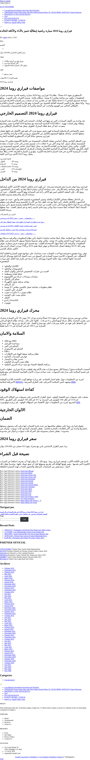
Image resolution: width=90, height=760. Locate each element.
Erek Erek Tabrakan (28, 487)
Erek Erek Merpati (27, 471)
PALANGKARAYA (11, 18)
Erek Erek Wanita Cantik (29, 497)
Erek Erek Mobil (26, 473)
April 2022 (8, 623)
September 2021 (10, 637)
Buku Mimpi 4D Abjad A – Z (31, 500)
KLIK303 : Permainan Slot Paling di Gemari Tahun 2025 (24, 538)
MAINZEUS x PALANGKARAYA (17, 14)
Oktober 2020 (9, 659)
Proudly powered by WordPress (26, 757)
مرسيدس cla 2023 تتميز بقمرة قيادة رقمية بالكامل (18, 226)
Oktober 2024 (9, 572)
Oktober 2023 (9, 588)
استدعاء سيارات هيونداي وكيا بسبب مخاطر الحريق (18, 230)
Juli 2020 (7, 665)
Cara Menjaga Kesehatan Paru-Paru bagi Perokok (21, 10)
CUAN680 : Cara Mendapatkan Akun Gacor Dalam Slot (24, 532)
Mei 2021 (7, 645)
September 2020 (10, 661)
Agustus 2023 (9, 592)
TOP (1, 759)
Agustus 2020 (9, 663)
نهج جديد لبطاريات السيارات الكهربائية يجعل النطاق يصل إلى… (22, 222)
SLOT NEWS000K (7, 7)
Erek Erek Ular (26, 493)
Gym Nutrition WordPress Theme (50, 757)
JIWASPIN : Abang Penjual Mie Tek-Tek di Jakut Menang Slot (26, 534)
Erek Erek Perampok (28, 479)
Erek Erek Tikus (26, 489)
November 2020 (10, 657)
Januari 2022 (8, 629)
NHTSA (19, 382)
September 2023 (10, 590)
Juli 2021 (7, 641)
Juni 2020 (7, 667)
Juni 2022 (7, 619)
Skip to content (5, 1)
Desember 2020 (9, 655)
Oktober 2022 (9, 612)
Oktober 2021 (9, 635)
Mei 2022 (7, 621)
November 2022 (10, 610)
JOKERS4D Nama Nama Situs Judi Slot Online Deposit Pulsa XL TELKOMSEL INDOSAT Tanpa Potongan (42, 12)
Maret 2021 (8, 649)
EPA (78, 402)
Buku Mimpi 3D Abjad (29, 502)
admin (5, 37)
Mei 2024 (7, 574)
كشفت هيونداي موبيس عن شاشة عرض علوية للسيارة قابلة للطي (23, 514)
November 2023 (10, 586)
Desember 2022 (9, 608)
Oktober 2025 (9, 568)
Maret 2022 (8, 625)
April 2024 (8, 576)
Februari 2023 (9, 604)
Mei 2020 (7, 669)
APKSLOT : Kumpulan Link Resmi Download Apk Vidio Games (27, 530)
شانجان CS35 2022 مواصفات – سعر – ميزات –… (18, 233)
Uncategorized (9, 680)
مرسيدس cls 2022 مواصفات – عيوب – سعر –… (17, 218)
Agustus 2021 (9, 639)
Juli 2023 (7, 594)
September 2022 (10, 613)
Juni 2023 (7, 596)
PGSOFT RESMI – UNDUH (14, 20)
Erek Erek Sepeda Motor (29, 485)
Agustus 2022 (9, 615)
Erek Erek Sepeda (27, 483)
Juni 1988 (7, 671)
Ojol (5, 16)
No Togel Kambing (27, 499)
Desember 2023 (9, 584)
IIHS (73, 382)
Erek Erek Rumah (27, 481)
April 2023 (8, 600)
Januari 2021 (8, 653)
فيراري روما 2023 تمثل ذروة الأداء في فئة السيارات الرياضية (21, 512)
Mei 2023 (7, 598)
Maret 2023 (8, 602)
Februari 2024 (9, 580)
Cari (1, 516)
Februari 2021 (9, 651)
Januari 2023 (8, 606)
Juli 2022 (7, 617)
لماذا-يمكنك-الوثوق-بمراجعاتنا (14, 22)
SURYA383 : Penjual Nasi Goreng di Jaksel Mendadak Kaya (25, 536)
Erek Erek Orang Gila (28, 475)
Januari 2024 (8, 582)
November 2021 (10, 633)
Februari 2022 (9, 627)
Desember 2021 (9, 631)
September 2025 (10, 570)
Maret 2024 (8, 578)
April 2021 (8, 647)
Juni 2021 (7, 643)
